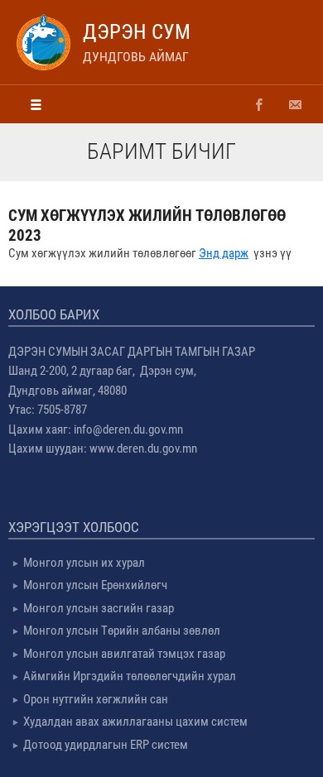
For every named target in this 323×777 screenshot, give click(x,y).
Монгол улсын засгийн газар (98, 608)
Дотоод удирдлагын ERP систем (105, 744)
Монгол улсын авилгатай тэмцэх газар (124, 653)
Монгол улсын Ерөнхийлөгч (95, 585)
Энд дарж (223, 253)
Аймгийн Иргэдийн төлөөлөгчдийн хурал (129, 676)
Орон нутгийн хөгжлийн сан (95, 699)
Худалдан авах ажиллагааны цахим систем (135, 721)
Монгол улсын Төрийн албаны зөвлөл (121, 630)
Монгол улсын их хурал (84, 562)
